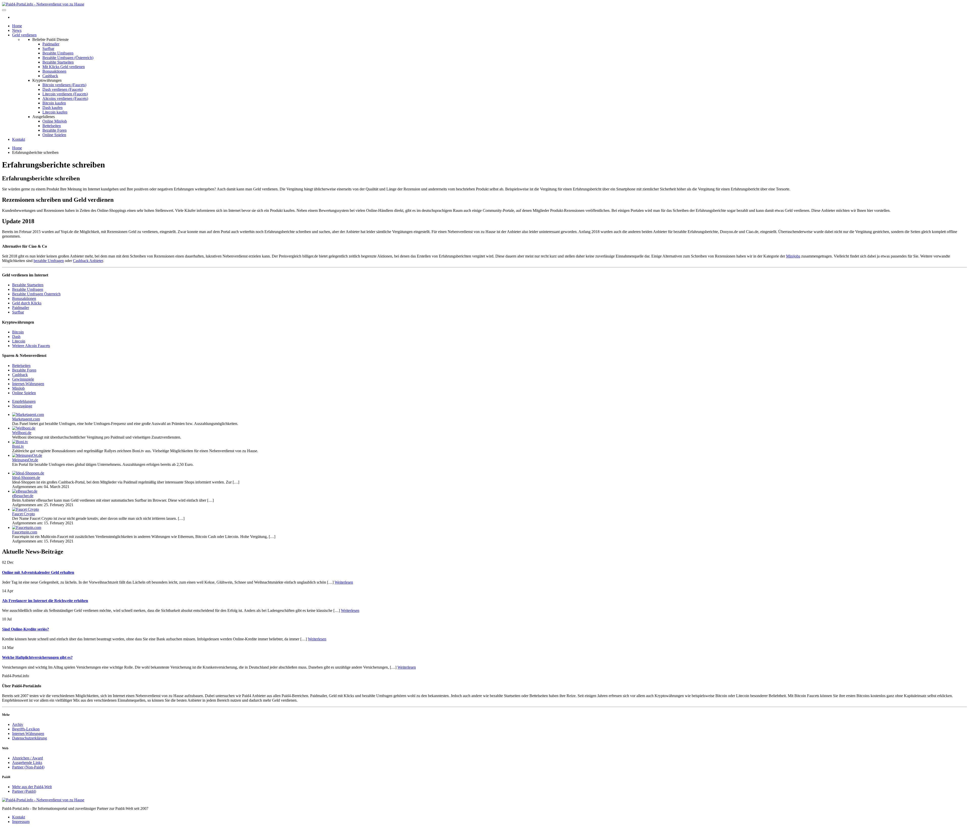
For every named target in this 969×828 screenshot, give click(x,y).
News (16, 30)
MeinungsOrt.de (25, 460)
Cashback (50, 76)
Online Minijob (54, 121)
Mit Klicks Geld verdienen (63, 67)
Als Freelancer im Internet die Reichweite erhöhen (45, 600)
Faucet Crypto (23, 514)
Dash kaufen (52, 107)
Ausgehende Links (27, 762)
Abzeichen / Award (27, 758)
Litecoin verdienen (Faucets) (65, 94)
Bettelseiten (51, 126)
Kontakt (18, 139)
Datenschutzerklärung (29, 738)
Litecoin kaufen (54, 112)
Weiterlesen (344, 582)
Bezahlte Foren (54, 130)
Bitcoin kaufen (54, 103)
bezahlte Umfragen (49, 261)
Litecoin (18, 341)
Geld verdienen (24, 35)
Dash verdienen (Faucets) (62, 89)
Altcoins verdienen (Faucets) (65, 98)
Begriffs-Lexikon (26, 729)
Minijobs (793, 256)
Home (17, 26)
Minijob (18, 388)
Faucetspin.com (24, 532)
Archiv (17, 724)
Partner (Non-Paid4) (28, 767)
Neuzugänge (22, 406)
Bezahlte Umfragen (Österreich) (67, 57)
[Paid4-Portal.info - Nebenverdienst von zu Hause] (43, 4)
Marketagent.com (26, 419)
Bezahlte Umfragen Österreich (36, 294)
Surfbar (48, 48)
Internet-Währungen (28, 384)
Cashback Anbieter (88, 261)
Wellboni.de (21, 433)
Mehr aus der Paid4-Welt (32, 787)
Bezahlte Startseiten (58, 62)
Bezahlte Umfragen (57, 53)
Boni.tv (18, 446)
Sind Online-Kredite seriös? (25, 629)
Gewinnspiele (23, 379)
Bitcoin (18, 332)
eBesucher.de (22, 496)
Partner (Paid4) (24, 791)
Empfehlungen (24, 401)
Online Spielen (54, 135)
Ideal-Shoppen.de (26, 477)
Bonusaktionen (54, 71)
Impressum (21, 821)
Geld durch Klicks (26, 303)
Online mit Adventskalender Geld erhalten (38, 572)
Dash (16, 336)
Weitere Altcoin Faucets (31, 346)
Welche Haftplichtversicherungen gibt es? (37, 657)
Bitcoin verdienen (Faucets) (64, 85)
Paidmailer (50, 44)
